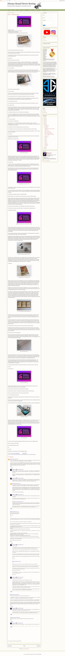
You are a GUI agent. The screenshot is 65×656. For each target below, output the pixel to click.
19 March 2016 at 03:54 (20, 608)
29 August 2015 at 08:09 (20, 478)
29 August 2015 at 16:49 (17, 483)
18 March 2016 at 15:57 (20, 577)
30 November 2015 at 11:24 (19, 501)
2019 (45, 118)
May (45, 140)
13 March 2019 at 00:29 (17, 617)
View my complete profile (46, 160)
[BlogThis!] (23, 453)
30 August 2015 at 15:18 (20, 494)
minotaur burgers (23, 454)
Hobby (22, 9)
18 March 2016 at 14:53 (18, 561)
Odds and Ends (27, 9)
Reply (11, 466)
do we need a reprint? (13, 454)
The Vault (29, 454)
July (45, 138)
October (46, 127)
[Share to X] (24, 453)
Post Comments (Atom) (26, 648)
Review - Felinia (47, 130)
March (46, 143)
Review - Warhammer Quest (48, 133)
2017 (45, 120)
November (46, 126)
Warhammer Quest (33, 454)
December (46, 125)
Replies (12, 606)
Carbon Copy (14, 469)
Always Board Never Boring (21, 3)
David (13, 483)
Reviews (17, 9)
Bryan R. (11, 594)
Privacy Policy (44, 9)
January (46, 145)
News (13, 9)
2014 (45, 124)
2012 (45, 148)
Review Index (38, 9)
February (46, 144)
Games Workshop (18, 454)
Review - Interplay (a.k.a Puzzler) (49, 134)
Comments (45, 40)
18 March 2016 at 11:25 (20, 544)
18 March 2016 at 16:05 (16, 594)
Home (9, 9)
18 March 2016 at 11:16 (16, 511)
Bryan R (11, 511)
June (45, 139)
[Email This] (22, 453)
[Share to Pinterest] (26, 453)
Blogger (40, 654)
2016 (45, 121)
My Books (32, 9)
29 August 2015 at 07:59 (20, 469)
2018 (45, 119)
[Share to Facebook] (25, 453)
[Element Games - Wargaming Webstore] (49, 105)
